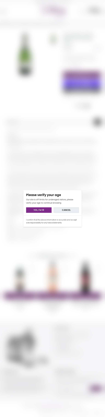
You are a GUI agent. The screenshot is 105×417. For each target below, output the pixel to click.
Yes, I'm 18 (38, 210)
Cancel (66, 210)
